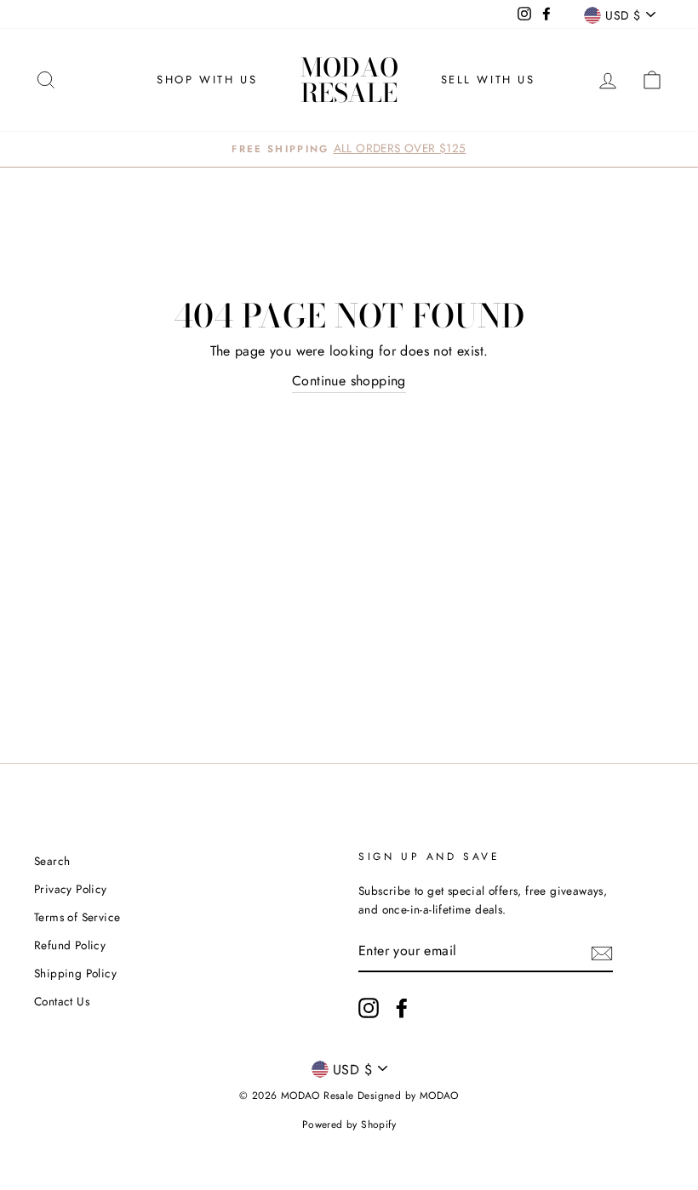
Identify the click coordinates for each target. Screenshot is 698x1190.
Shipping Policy (75, 973)
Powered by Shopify (349, 1124)
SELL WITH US (488, 79)
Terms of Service (77, 916)
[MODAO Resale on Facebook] (402, 1008)
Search (52, 860)
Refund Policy (70, 945)
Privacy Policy (70, 888)
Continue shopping (349, 380)
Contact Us (61, 1001)
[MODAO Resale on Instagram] (368, 1008)
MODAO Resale (349, 80)
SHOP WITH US (207, 79)
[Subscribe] (602, 952)
